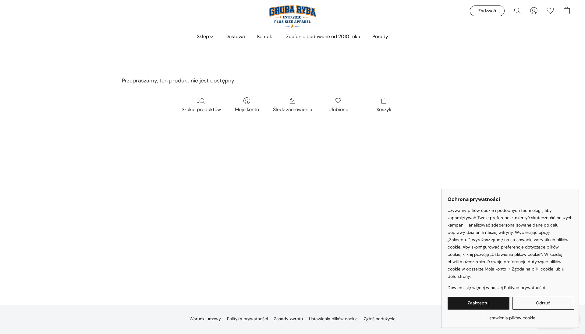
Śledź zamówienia (292, 109)
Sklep (203, 36)
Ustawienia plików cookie (333, 318)
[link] (511, 315)
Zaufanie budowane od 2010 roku (323, 36)
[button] (292, 17)
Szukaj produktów (201, 109)
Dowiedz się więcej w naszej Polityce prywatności (496, 287)
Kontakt (265, 36)
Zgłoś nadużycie (379, 318)
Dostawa (235, 36)
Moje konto (247, 109)
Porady (380, 36)
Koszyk (384, 109)
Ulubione (338, 109)
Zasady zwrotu (288, 318)
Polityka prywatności (247, 318)
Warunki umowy (205, 318)
